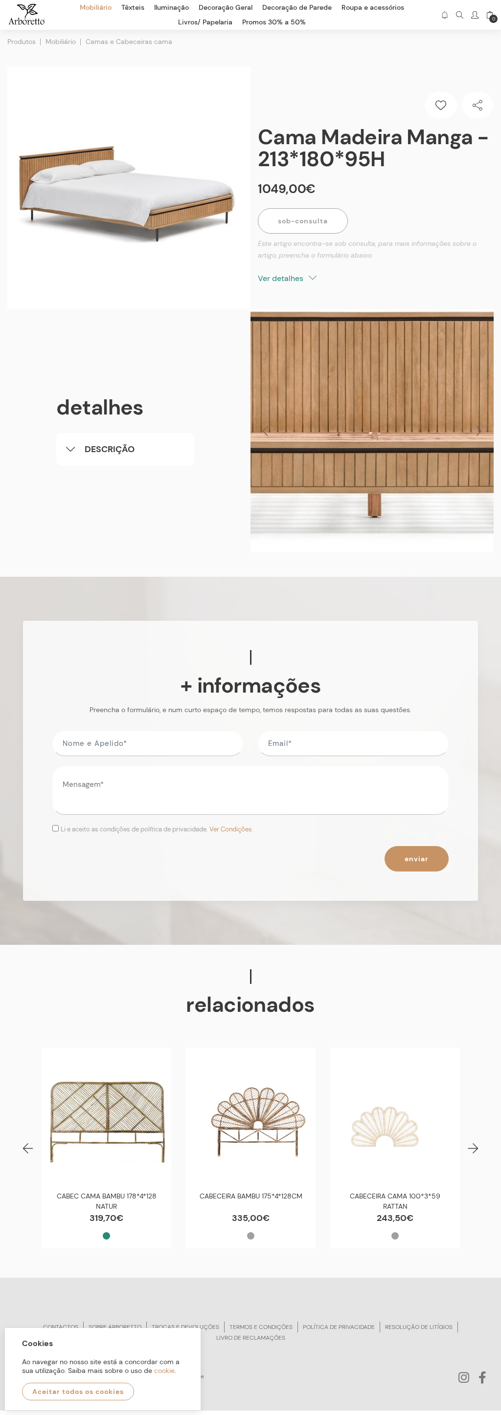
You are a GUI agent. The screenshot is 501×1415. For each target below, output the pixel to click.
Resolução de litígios (419, 1327)
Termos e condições (261, 1327)
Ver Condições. (231, 829)
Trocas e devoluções (185, 1327)
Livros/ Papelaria (205, 22)
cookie (164, 1370)
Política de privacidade (339, 1327)
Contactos (60, 1327)
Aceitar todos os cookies (78, 1391)
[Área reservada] (474, 15)
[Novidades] (444, 15)
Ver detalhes (281, 278)
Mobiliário (61, 41)
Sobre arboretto (115, 1327)
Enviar (417, 858)
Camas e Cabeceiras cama (129, 41)
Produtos (21, 41)
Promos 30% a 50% (274, 22)
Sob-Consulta (303, 221)
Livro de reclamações (250, 1338)
